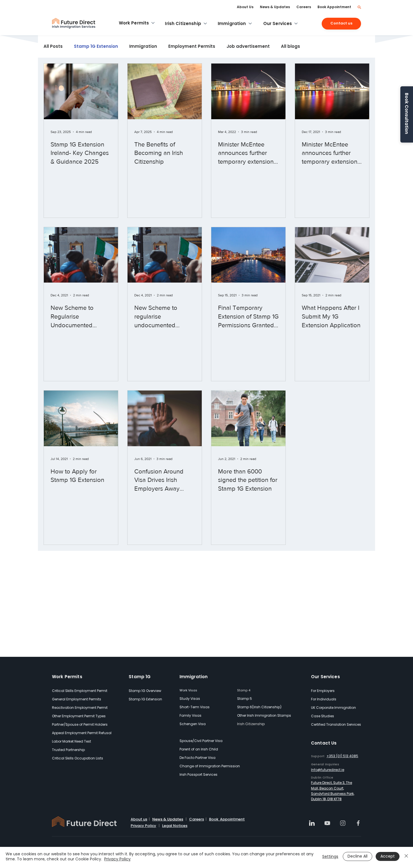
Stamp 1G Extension (96, 46)
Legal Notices (174, 825)
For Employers (323, 690)
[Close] (406, 856)
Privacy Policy (143, 825)
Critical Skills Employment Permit (79, 690)
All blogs (290, 46)
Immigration (143, 46)
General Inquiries (325, 764)
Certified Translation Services (336, 724)
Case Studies (322, 716)
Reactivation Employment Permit (80, 707)
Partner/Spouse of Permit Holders (80, 724)
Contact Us (324, 743)
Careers (196, 819)
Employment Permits (191, 46)
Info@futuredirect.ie (327, 769)
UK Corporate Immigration (333, 707)
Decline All (357, 856)
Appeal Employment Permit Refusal (82, 732)
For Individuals (323, 699)
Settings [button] (330, 856)
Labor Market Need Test (71, 741)
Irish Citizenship (251, 723)
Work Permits (67, 677)
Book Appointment (227, 819)
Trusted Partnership (68, 749)
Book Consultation (407, 113)
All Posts (53, 46)
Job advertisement (248, 46)
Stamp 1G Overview (145, 690)
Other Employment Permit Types (79, 716)
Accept (387, 856)
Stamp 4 (243, 690)
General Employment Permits (76, 699)
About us (139, 819)
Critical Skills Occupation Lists (77, 758)
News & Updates (167, 819)
